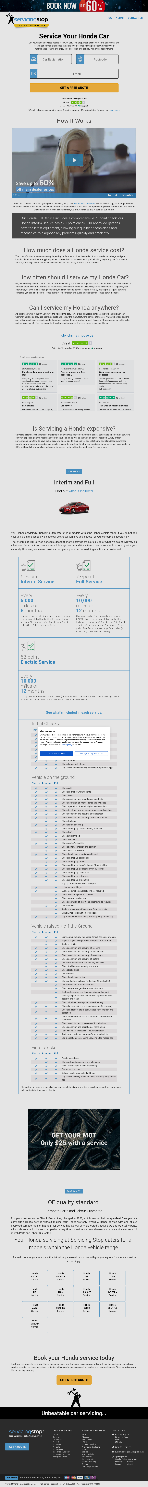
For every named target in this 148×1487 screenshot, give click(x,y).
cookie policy (67, 745)
